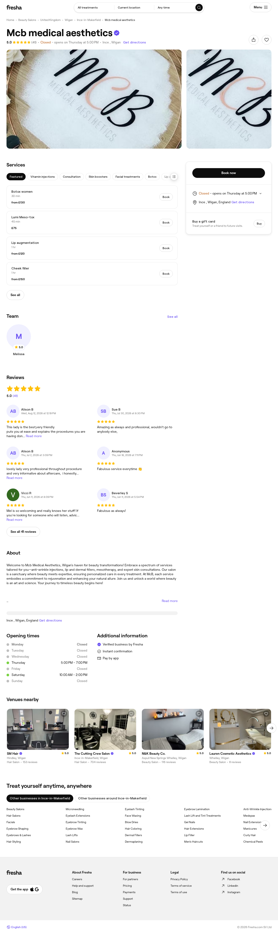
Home (10, 20)
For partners (130, 879)
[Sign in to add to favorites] (266, 40)
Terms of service (181, 885)
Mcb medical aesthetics (120, 20)
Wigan (69, 20)
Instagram (234, 892)
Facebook (234, 879)
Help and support (83, 885)
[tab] (16, 176)
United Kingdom (50, 20)
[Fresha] (14, 7)
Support (128, 898)
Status (127, 905)
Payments (129, 892)
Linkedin (233, 885)
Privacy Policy (179, 879)
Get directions (134, 42)
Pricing (127, 885)
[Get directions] (92, 613)
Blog (75, 892)
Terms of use (179, 892)
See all (172, 316)
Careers (77, 879)
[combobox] (94, 7)
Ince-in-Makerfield (89, 20)
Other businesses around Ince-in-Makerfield (112, 798)
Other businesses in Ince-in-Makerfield (40, 798)
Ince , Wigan (112, 42)
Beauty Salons (27, 20)
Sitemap (77, 898)
